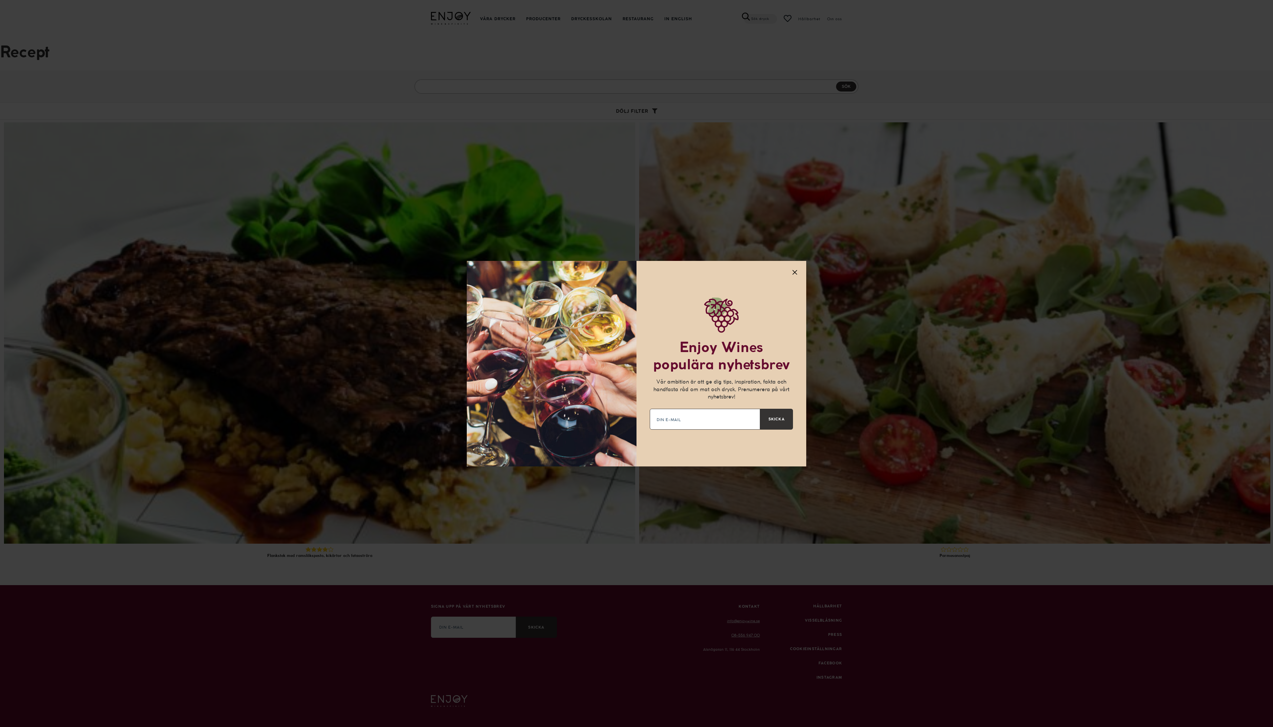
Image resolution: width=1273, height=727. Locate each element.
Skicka (776, 419)
